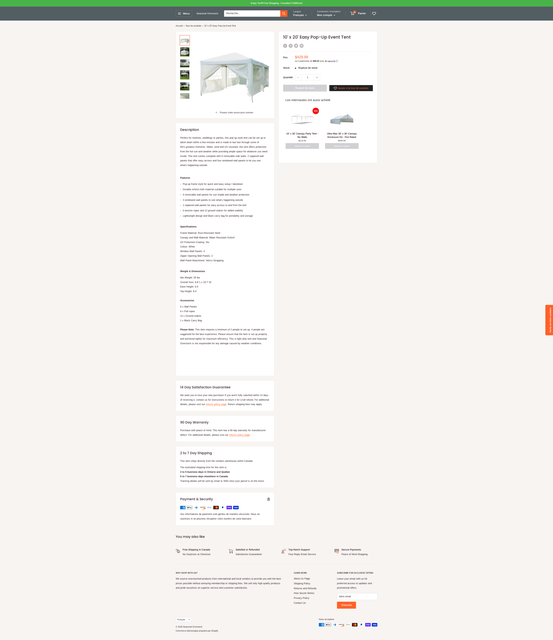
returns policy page (216, 404)
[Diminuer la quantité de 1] (298, 77)
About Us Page (302, 578)
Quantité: (288, 77)
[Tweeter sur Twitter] (296, 45)
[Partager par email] (302, 45)
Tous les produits (193, 25)
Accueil (179, 25)
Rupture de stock (305, 88)
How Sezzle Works (304, 593)
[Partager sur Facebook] (285, 45)
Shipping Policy (302, 583)
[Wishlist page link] (374, 13)
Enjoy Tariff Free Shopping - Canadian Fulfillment (276, 3)
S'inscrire (346, 605)
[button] (334, 61)
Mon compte (325, 15)
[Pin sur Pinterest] (291, 45)
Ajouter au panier (302, 146)
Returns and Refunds (305, 588)
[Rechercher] (283, 13)
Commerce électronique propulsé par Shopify (197, 630)
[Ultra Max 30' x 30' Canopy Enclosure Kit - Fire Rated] (341, 119)
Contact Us (300, 603)
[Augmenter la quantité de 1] (317, 77)
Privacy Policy (301, 598)
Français (181, 619)
